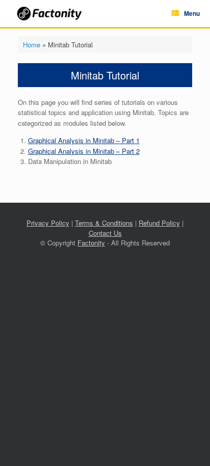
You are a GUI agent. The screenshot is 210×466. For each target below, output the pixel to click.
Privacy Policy (48, 223)
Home (31, 44)
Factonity (91, 243)
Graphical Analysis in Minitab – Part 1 (84, 140)
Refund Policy (159, 223)
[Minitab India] (50, 13)
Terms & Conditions (104, 223)
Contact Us (105, 233)
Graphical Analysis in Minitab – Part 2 (84, 151)
